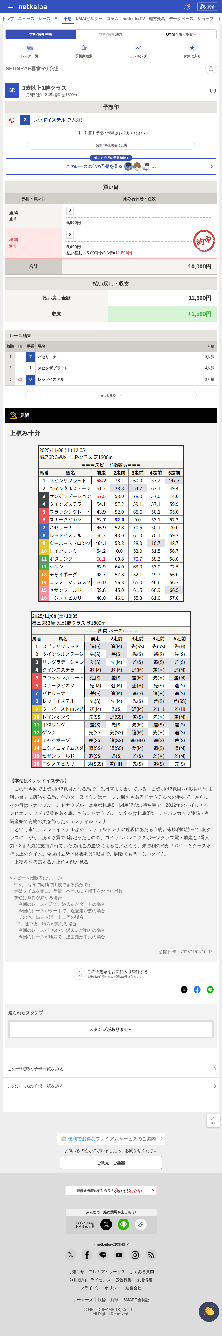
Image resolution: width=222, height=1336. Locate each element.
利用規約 (78, 1279)
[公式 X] (71, 1255)
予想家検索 (83, 56)
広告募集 (123, 1279)
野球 (114, 1300)
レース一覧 (29, 56)
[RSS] (151, 1255)
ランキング (138, 56)
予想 (68, 18)
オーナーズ (83, 1300)
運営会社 (133, 1288)
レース (44, 18)
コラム (112, 18)
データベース (181, 18)
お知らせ (76, 1271)
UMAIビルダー (89, 18)
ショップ (205, 18)
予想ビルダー (185, 34)
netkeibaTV (134, 18)
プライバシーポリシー (100, 1288)
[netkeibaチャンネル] (119, 1255)
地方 (118, 34)
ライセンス (100, 1279)
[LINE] (103, 1255)
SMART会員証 (136, 1300)
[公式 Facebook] (87, 1255)
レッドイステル (49, 120)
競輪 (211, 7)
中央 (48, 34)
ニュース (26, 18)
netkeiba (33, 6)
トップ (8, 18)
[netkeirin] (111, 1190)
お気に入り (192, 56)
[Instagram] (135, 1255)
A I (57, 18)
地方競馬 (157, 18)
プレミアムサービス (107, 1271)
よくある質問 (142, 1271)
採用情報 (144, 1279)
